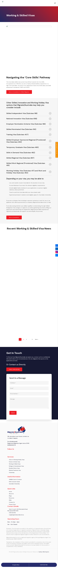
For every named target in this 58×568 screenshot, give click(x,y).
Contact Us (12, 502)
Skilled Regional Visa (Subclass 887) (20, 158)
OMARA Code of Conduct (15, 479)
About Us (11, 493)
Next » (36, 339)
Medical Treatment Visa (15, 470)
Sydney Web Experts (44, 552)
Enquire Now (15, 565)
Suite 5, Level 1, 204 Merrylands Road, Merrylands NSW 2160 (17, 509)
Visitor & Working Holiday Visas (16, 459)
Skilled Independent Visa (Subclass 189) (21, 113)
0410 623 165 (12, 512)
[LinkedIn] (56, 248)
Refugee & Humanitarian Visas (16, 466)
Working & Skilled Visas (17, 256)
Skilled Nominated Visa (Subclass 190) (21, 129)
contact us (25, 436)
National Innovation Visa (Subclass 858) (21, 119)
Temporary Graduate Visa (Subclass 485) (22, 147)
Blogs (10, 256)
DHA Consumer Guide (14, 481)
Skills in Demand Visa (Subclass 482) (20, 152)
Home (10, 491)
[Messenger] (56, 255)
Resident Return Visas (14, 468)
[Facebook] (56, 245)
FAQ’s (10, 500)
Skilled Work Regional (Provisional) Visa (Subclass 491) (25, 164)
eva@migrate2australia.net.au (16, 514)
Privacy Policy (12, 504)
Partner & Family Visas (14, 462)
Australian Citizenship (14, 483)
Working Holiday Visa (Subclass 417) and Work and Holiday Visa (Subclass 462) (26, 172)
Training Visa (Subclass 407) (17, 134)
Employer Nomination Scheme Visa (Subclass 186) (26, 124)
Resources (11, 498)
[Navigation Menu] (55, 3)
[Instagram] (56, 252)
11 (32, 339)
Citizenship (11, 472)
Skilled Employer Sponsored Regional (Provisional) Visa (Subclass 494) (26, 141)
